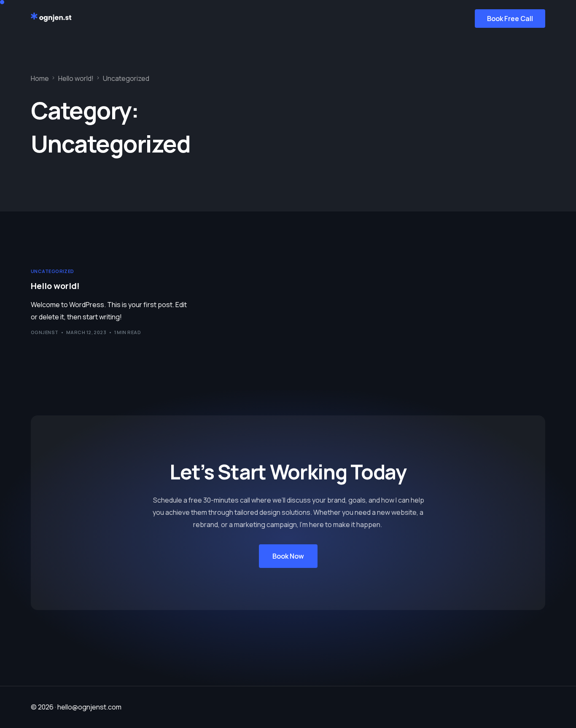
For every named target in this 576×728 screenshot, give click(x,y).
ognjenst (45, 332)
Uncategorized (52, 271)
